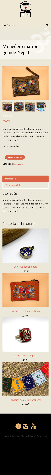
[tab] (25, 179)
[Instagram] (26, 426)
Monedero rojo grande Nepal (25, 311)
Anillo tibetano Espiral (25, 356)
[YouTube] (33, 426)
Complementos (18, 164)
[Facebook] (18, 426)
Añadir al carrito (15, 157)
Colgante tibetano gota (25, 267)
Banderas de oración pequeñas (25, 400)
